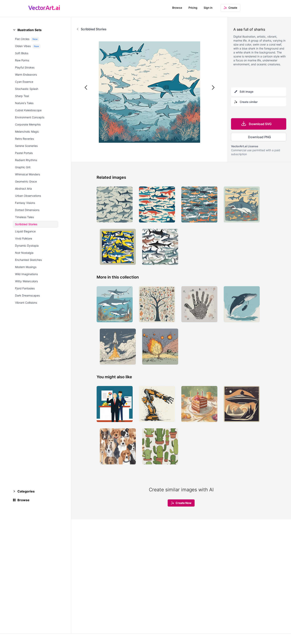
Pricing (192, 7)
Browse (177, 7)
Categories (26, 491)
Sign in (208, 7)
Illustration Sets (29, 30)
